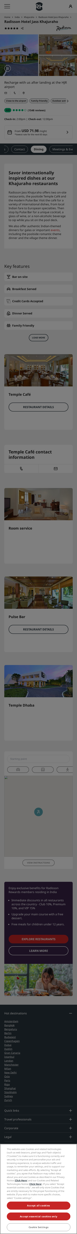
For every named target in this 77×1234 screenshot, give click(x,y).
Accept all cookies (38, 1205)
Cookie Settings (39, 1227)
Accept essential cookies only (38, 1216)
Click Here (21, 1180)
